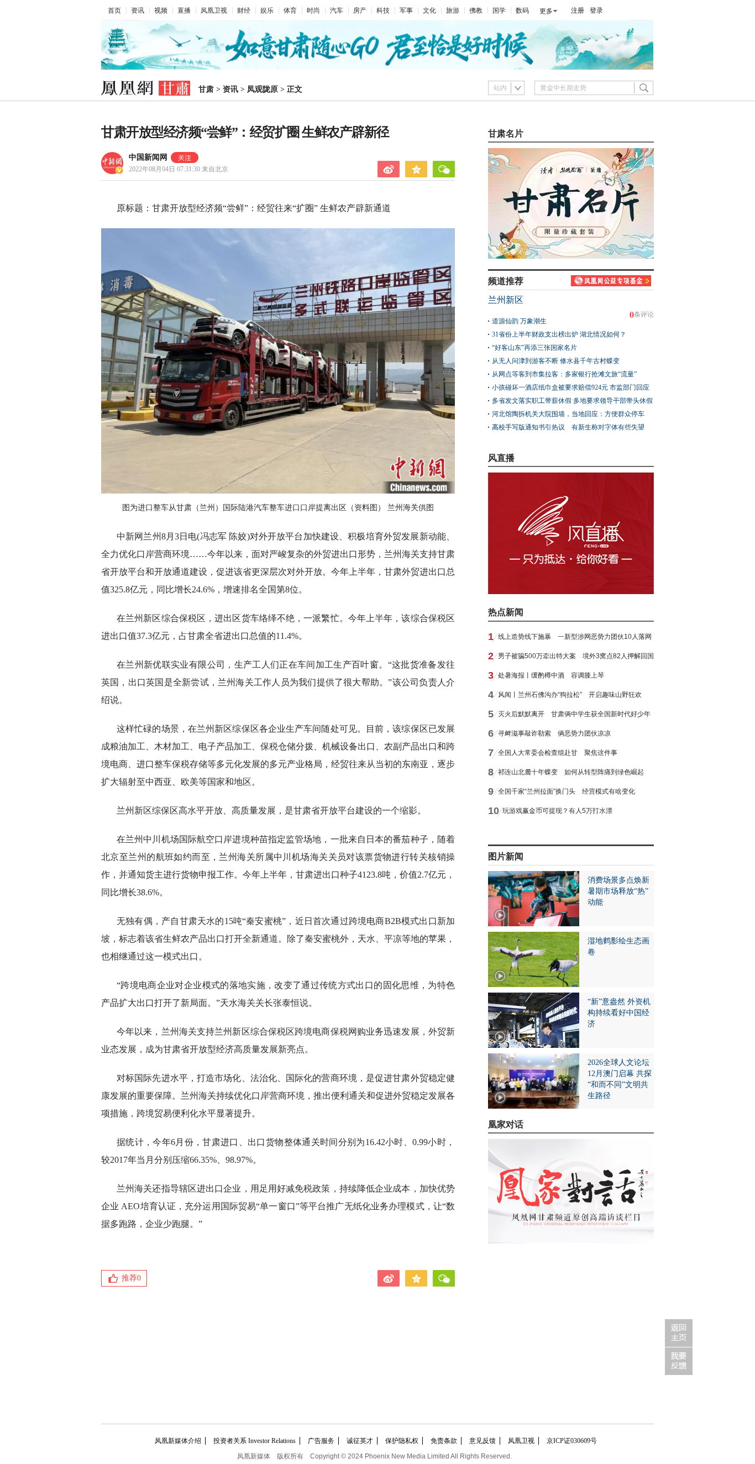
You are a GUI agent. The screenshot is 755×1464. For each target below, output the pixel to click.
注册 (577, 10)
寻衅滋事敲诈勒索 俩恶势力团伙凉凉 (554, 733)
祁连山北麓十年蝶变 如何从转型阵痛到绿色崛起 (571, 772)
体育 (290, 10)
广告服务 (321, 1441)
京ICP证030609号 (572, 1441)
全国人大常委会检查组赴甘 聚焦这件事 (557, 753)
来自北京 (178, 169)
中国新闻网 (148, 157)
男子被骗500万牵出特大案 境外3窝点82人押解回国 (576, 656)
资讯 (137, 10)
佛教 (476, 10)
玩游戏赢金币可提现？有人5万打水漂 (557, 811)
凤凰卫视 (214, 10)
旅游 (452, 10)
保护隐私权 (401, 1441)
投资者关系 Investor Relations (254, 1441)
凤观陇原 (262, 89)
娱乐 (267, 10)
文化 (429, 10)
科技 (383, 10)
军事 (406, 10)
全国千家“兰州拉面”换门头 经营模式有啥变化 (566, 791)
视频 (160, 10)
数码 (522, 10)
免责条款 (444, 1441)
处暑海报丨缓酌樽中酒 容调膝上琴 (551, 675)
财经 (243, 10)
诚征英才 (360, 1441)
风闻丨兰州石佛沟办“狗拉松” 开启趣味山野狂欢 (570, 695)
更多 (546, 11)
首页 (114, 10)
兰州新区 (505, 300)
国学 (499, 10)
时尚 (313, 10)
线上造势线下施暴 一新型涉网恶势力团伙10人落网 (575, 637)
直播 (184, 10)
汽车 (336, 10)
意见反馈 (482, 1441)
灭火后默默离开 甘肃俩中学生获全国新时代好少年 (574, 714)
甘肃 (206, 89)
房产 (359, 10)
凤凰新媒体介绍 (178, 1441)
